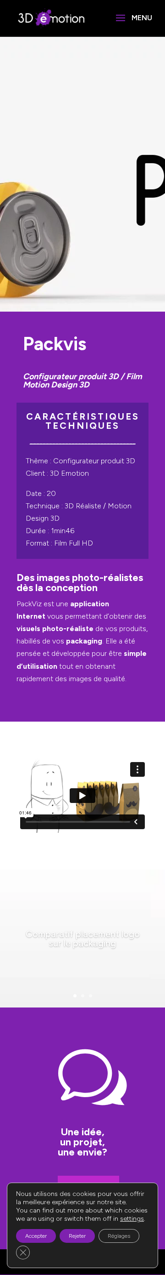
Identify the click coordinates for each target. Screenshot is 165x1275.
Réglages (119, 1236)
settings (132, 1219)
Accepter (36, 1236)
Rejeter (77, 1236)
